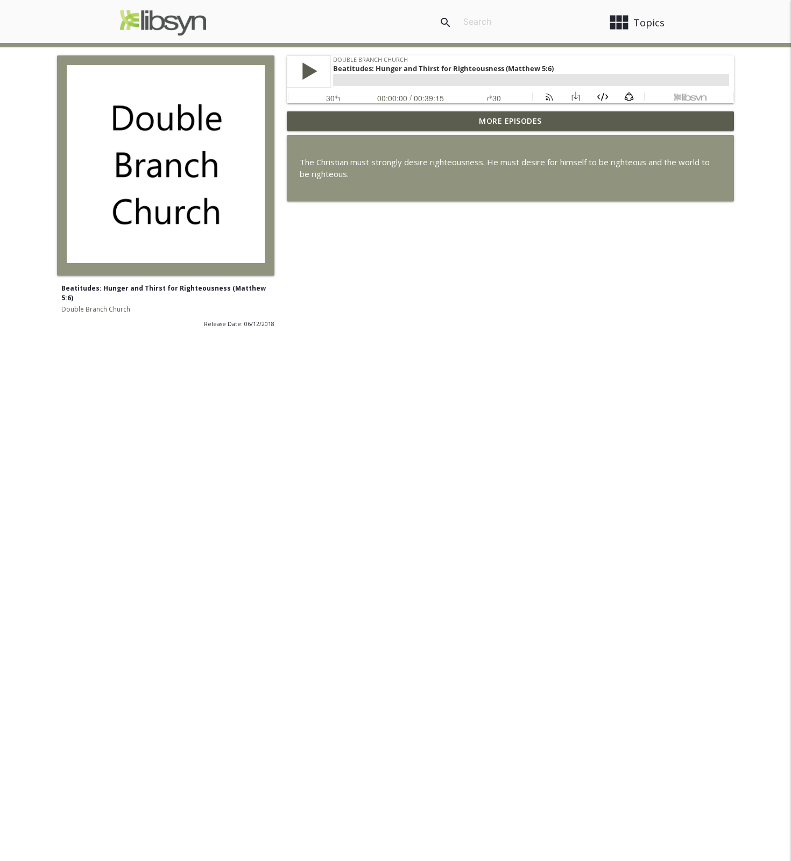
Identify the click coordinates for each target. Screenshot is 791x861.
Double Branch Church (95, 309)
